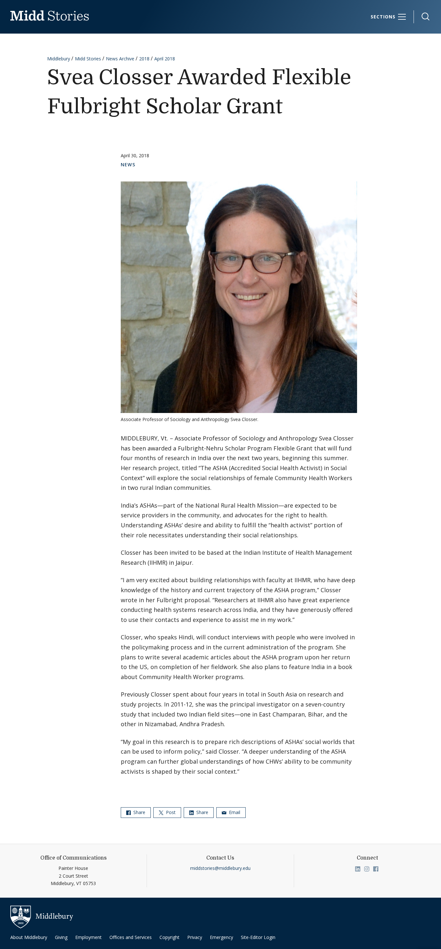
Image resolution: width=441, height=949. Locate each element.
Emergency (221, 937)
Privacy (194, 937)
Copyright (169, 937)
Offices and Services (130, 937)
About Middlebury (28, 937)
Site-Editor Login (258, 937)
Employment (88, 937)
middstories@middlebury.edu (220, 868)
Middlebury (58, 59)
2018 (144, 59)
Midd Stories (88, 59)
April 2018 (164, 59)
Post (170, 812)
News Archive (120, 59)
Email (234, 812)
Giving (61, 937)
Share (138, 812)
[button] (422, 17)
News (128, 164)
